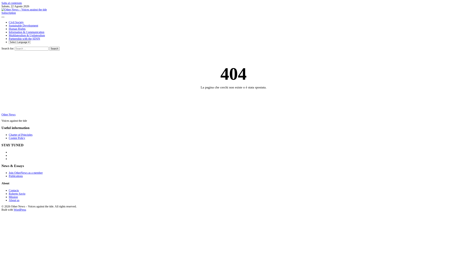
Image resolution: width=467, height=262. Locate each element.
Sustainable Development (23, 25)
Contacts (14, 190)
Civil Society (16, 22)
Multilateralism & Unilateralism (27, 35)
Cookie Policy (17, 138)
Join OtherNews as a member (26, 172)
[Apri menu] (2, 17)
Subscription (8, 12)
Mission (13, 197)
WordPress (20, 209)
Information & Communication (26, 32)
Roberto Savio (17, 193)
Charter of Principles (20, 134)
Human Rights (17, 28)
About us (14, 200)
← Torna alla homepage (233, 97)
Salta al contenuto (11, 3)
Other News (8, 114)
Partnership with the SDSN (24, 38)
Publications (16, 176)
